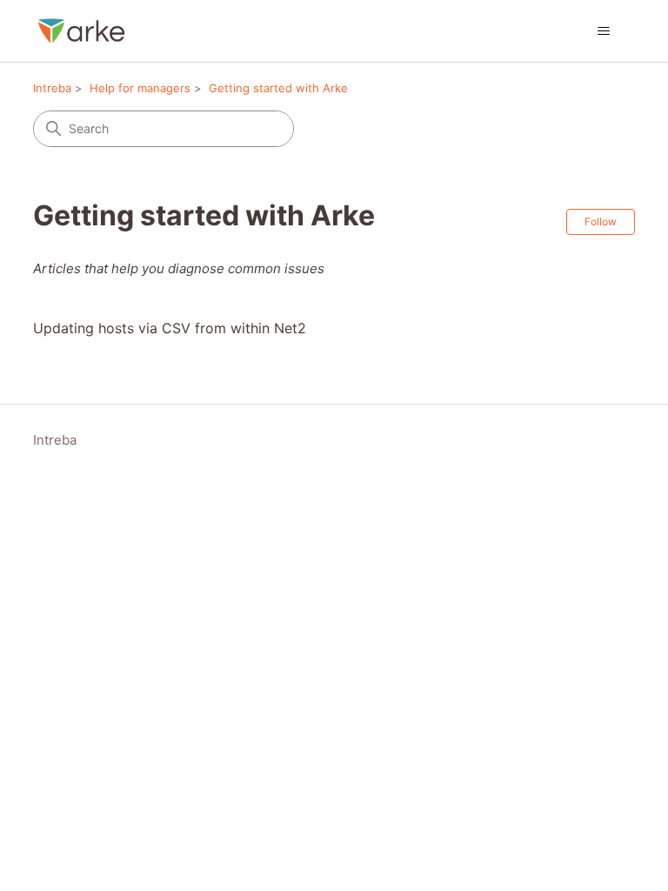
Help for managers (140, 88)
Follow (600, 221)
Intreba (52, 88)
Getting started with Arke (278, 88)
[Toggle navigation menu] (604, 31)
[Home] (81, 31)
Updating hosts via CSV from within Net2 (169, 328)
